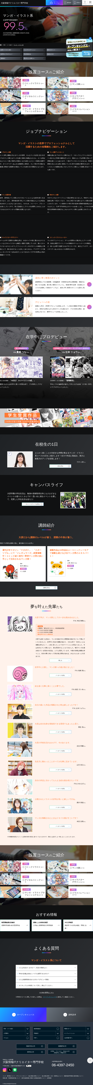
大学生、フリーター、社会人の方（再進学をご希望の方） (60, 1052)
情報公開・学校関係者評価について (11, 1078)
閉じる (60, 660)
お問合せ (78, 2)
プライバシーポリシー (21, 1076)
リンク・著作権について (9, 1076)
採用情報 (49, 1078)
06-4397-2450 (63, 1064)
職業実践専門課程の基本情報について (73, 1076)
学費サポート (67, 1028)
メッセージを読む (60, 675)
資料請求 (69, 2)
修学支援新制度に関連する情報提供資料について (34, 1078)
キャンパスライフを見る (33, 504)
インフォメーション (69, 1033)
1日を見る (60, 466)
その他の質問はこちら (46, 992)
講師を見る (46, 587)
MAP (29, 1065)
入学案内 (6, 1033)
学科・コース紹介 (7, 45)
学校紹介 (36, 1033)
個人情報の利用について (35, 1076)
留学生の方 (30, 1052)
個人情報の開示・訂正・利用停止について (52, 1076)
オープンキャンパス (56, 2)
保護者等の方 (62, 1046)
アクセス (85, 4)
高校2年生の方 (30, 1046)
